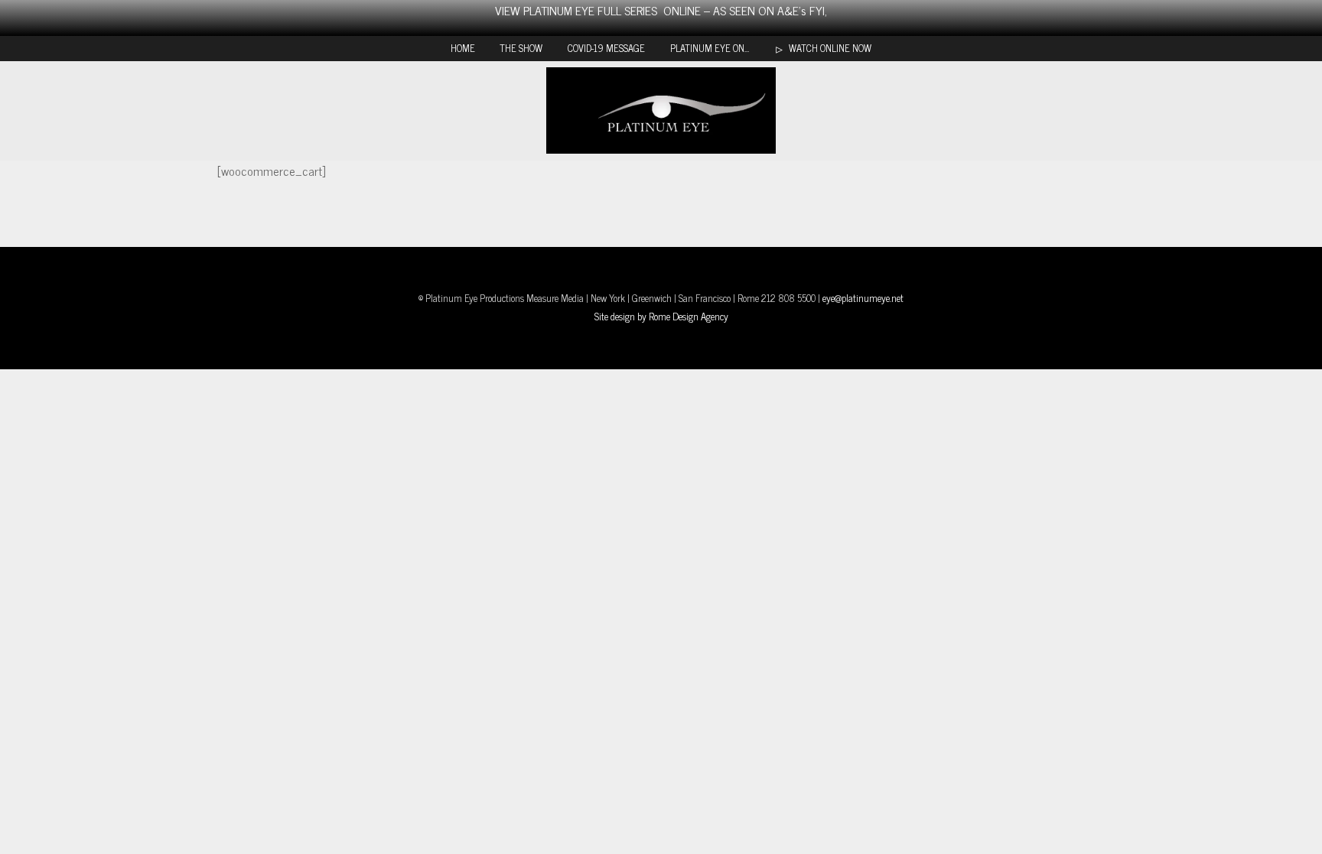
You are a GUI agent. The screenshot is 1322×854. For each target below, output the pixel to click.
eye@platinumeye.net (863, 298)
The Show (521, 48)
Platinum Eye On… (709, 48)
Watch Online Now (828, 48)
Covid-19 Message (606, 48)
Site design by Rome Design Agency (661, 316)
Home (463, 48)
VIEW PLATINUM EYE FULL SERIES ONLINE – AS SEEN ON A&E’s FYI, (661, 10)
